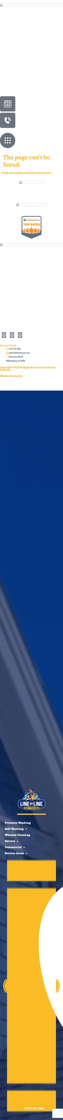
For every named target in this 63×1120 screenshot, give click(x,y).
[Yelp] (12, 336)
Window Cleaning (17, 835)
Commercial (13, 847)
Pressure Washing (18, 823)
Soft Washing (14, 829)
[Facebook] (4, 336)
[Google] (20, 336)
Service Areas (14, 853)
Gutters (10, 841)
